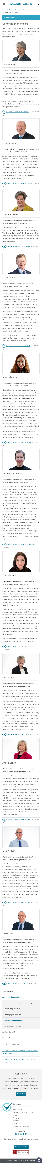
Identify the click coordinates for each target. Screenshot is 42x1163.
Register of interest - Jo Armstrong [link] (18, 112)
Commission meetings (12, 1026)
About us (11, 10)
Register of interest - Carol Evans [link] (17, 734)
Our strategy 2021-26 (12, 1009)
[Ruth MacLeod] (21, 561)
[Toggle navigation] (3, 4)
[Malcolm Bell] (21, 263)
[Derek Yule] (21, 919)
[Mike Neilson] (21, 837)
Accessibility (17, 1109)
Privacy (15, 1115)
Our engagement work (12, 1014)
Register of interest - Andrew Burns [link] (18, 183)
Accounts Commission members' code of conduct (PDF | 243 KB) (20, 1052)
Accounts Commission (23, 10)
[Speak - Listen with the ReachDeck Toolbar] (39, 1160)
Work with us (7, 1038)
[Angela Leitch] (21, 749)
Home (4, 10)
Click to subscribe (21, 1147)
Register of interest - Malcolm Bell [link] (18, 346)
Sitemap (16, 1121)
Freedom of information (21, 1126)
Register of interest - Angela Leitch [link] (18, 820)
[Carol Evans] (21, 663)
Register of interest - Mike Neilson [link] (18, 902)
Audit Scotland (8, 991)
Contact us (21, 1094)
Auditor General (8, 1032)
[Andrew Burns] (21, 129)
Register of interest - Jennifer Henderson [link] (20, 544)
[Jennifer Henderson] (21, 459)
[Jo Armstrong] (21, 50)
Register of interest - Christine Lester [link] (19, 246)
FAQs (15, 1123)
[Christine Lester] (21, 200)
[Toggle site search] (39, 4)
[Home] (21, 4)
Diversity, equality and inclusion (24, 1112)
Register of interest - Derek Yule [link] (17, 983)
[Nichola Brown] (21, 363)
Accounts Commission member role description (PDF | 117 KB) (19, 1060)
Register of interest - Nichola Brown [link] (18, 442)
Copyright (16, 1118)
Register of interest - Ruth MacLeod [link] (18, 646)
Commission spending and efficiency (18, 1003)
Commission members (13, 1020)
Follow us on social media (22, 1107)
